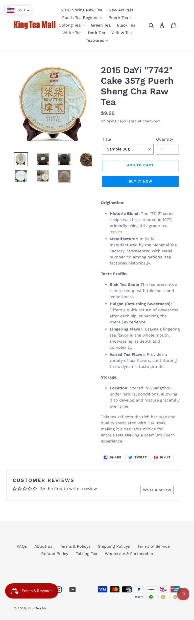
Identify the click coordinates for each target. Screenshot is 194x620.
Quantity (164, 139)
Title (106, 139)
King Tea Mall (38, 608)
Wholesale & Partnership (129, 553)
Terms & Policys (75, 546)
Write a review (157, 490)
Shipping (108, 121)
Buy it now (140, 181)
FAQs (22, 546)
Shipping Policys (114, 546)
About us (43, 546)
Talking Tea (86, 553)
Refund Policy (54, 553)
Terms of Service (153, 546)
